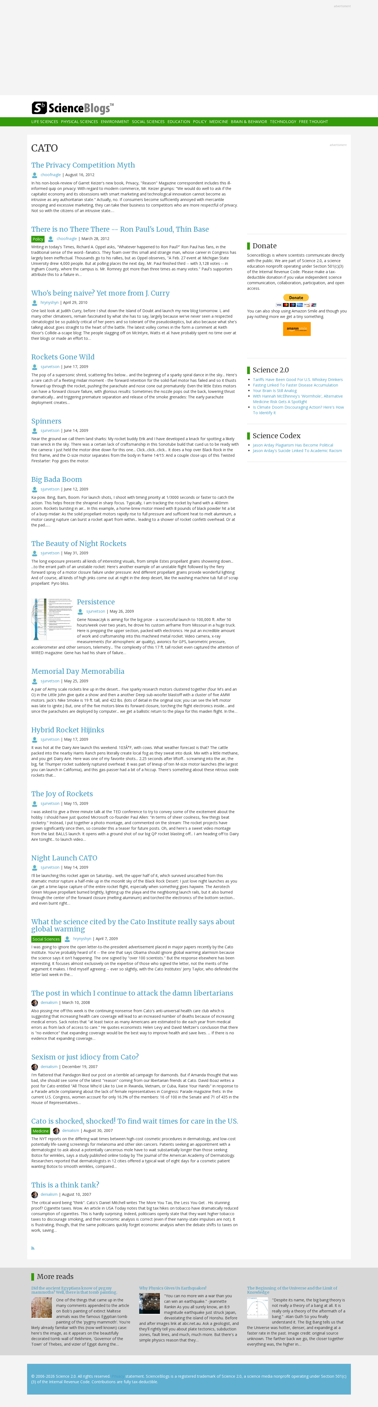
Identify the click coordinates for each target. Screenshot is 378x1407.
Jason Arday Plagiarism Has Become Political (293, 445)
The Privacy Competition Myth (83, 165)
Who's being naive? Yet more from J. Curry (100, 293)
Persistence (96, 602)
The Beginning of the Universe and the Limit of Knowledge (292, 1290)
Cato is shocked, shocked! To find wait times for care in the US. (134, 1121)
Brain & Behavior (249, 122)
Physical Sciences (79, 122)
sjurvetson (50, 366)
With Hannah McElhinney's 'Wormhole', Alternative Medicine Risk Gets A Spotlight (298, 398)
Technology (283, 122)
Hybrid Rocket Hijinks (67, 730)
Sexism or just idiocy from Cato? (85, 1057)
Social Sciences (148, 122)
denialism (49, 1002)
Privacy (118, 1376)
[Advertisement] (189, 48)
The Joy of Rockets (62, 794)
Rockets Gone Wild (63, 357)
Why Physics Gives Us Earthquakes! (172, 1288)
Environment (115, 122)
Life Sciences (44, 122)
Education (178, 122)
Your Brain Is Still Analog (275, 390)
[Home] (83, 108)
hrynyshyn (50, 302)
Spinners (46, 421)
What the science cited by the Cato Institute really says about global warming (133, 925)
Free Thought (313, 122)
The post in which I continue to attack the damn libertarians (132, 993)
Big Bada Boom (56, 479)
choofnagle (51, 174)
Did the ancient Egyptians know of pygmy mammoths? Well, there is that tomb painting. (74, 1290)
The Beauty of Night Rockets (78, 543)
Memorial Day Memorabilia (78, 671)
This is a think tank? (65, 1185)
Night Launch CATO (64, 858)
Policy (199, 122)
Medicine (218, 122)
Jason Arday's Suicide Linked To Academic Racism (297, 450)
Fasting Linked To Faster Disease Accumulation (295, 385)
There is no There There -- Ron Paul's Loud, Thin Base (120, 229)
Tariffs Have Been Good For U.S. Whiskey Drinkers (298, 379)
